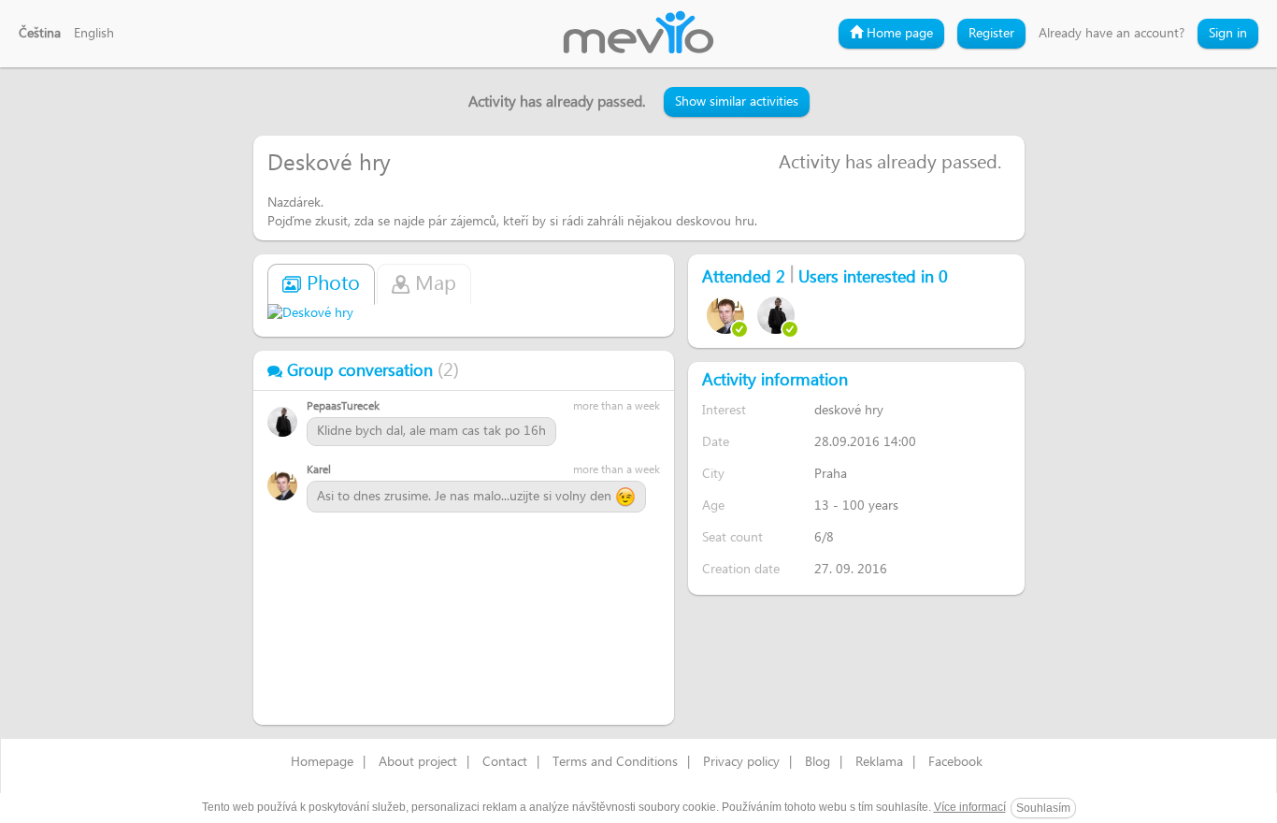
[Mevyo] (638, 33)
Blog (817, 762)
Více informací (970, 807)
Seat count (732, 537)
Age (713, 505)
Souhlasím (1043, 808)
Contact (504, 762)
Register (991, 33)
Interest (724, 410)
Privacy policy (741, 762)
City (713, 474)
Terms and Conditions (615, 762)
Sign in (1228, 33)
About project (418, 762)
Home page (898, 33)
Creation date (741, 569)
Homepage (322, 762)
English (94, 33)
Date (715, 442)
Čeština (40, 33)
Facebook (955, 762)
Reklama (879, 762)
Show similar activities (736, 102)
